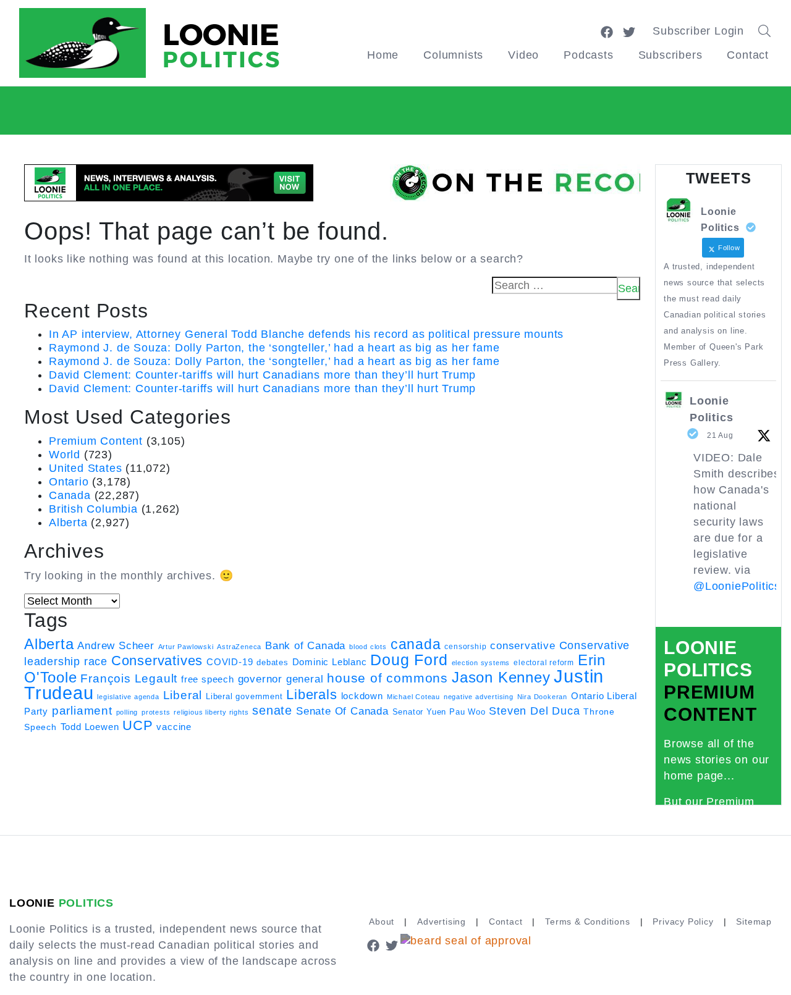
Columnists (453, 55)
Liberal (183, 695)
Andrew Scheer (115, 645)
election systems (481, 662)
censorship (465, 646)
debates (272, 662)
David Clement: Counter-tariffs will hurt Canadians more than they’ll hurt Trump (262, 375)
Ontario (69, 482)
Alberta (68, 522)
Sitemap (754, 921)
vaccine (174, 726)
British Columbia (93, 509)
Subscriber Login (698, 31)
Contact (748, 55)
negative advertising (479, 696)
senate (272, 710)
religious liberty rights (211, 712)
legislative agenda (128, 696)
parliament (82, 710)
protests (156, 712)
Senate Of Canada (342, 711)
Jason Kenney (501, 678)
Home (383, 55)
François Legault (128, 678)
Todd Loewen (90, 727)
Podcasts (588, 55)
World (64, 454)
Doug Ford (408, 660)
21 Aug (720, 435)
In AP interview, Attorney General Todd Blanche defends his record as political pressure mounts (306, 334)
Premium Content (96, 441)
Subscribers (670, 55)
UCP (137, 725)
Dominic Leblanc (329, 662)
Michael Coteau (413, 696)
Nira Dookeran (542, 696)
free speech (207, 679)
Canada (70, 495)
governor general (281, 679)
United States (85, 468)
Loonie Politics (711, 409)
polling (127, 712)
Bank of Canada (305, 646)
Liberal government (244, 696)
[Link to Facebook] (607, 31)
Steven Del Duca (534, 711)
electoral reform (544, 662)
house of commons (387, 678)
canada (416, 644)
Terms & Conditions (587, 921)
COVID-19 (229, 662)
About (381, 921)
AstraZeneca (239, 646)
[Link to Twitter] (629, 31)
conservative (523, 645)
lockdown (362, 696)
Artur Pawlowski (186, 646)
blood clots (368, 646)
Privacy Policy (683, 921)
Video (523, 55)
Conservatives (157, 660)
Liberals (311, 694)
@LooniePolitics (736, 586)
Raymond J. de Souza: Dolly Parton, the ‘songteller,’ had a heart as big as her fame (274, 348)
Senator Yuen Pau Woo (439, 711)
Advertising (441, 921)
